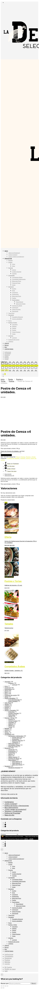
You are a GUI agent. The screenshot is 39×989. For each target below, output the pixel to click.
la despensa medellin (13, 458)
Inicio (3, 379)
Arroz (13, 290)
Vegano (7, 704)
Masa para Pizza (16, 281)
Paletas (14, 328)
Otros (13, 266)
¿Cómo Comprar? (12, 254)
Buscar (34, 983)
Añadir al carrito (6, 455)
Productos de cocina (13, 339)
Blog (6, 347)
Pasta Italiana (15, 300)
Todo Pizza (11, 313)
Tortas (13, 334)
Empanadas (15, 739)
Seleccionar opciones (11, 533)
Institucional (8, 352)
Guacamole (15, 311)
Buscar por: (5, 983)
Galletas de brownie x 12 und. (13, 585)
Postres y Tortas (12, 322)
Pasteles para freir (17, 740)
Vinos (13, 264)
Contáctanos (9, 802)
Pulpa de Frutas (16, 283)
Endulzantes (15, 294)
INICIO (6, 251)
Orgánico (10, 336)
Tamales (14, 273)
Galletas (14, 326)
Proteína (10, 268)
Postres (14, 330)
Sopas (13, 285)
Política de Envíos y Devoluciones (17, 806)
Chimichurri (15, 307)
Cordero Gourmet (16, 271)
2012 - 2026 (28, 839)
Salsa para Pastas (20, 303)
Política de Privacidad (12, 813)
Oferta (8, 537)
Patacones (15, 742)
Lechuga (14, 337)
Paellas (14, 298)
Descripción (8, 474)
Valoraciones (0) (9, 475)
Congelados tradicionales (19, 279)
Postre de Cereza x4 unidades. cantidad (12, 451)
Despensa (11, 286)
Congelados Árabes (17, 277)
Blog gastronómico (11, 807)
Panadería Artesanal (17, 317)
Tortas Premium (16, 332)
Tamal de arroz (9, 628)
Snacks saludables (17, 319)
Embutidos (11, 712)
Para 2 (18, 457)
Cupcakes (15, 324)
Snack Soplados (13, 701)
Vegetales (7, 681)
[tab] (21, 474)
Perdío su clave (10, 969)
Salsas (6, 696)
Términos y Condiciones (13, 811)
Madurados (11, 715)
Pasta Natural (19, 302)
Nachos (10, 754)
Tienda (10, 379)
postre (28, 458)
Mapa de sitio (9, 815)
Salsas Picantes (16, 309)
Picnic (10, 320)
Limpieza (10, 341)
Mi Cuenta (8, 967)
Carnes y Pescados (10, 710)
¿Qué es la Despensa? (14, 253)
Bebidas (10, 260)
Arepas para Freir (17, 737)
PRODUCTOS (8, 258)
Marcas (7, 345)
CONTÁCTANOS (9, 349)
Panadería (11, 315)
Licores (10, 262)
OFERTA (7, 343)
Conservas (15, 292)
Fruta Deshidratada (14, 699)
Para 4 (6, 693)
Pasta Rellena (16, 761)
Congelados (11, 275)
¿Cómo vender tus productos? (16, 256)
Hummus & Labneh (17, 305)
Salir (6, 971)
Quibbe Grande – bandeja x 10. (14, 670)
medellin (22, 458)
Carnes (14, 270)
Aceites (14, 288)
